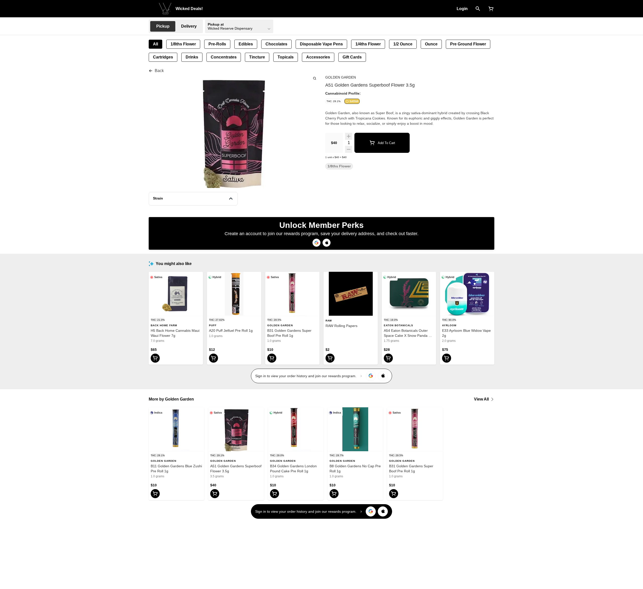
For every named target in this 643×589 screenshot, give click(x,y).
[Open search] (477, 8)
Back (159, 71)
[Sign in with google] (371, 376)
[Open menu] (152, 8)
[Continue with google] (316, 243)
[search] (314, 78)
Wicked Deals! (189, 9)
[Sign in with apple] (383, 376)
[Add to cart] (155, 358)
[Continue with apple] (327, 243)
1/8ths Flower (339, 166)
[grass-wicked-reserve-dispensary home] (165, 9)
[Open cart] (490, 8)
